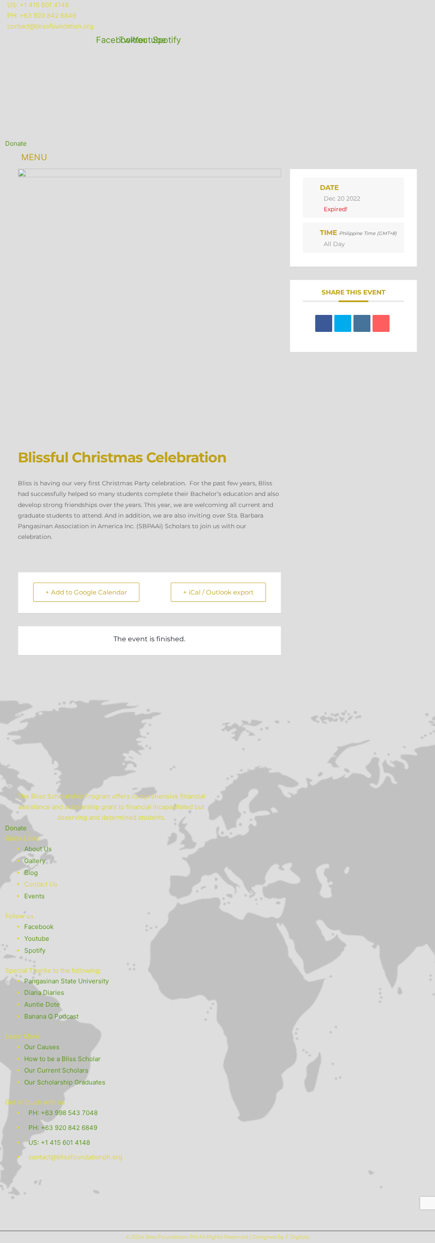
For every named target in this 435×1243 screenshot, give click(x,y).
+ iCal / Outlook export (218, 592)
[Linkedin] (361, 323)
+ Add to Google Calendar (86, 592)
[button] (336, 134)
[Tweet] (342, 323)
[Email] (381, 323)
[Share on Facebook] (323, 323)
